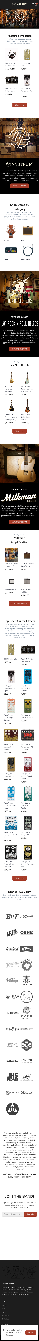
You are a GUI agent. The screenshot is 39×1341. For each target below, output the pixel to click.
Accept (30, 1332)
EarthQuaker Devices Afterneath (28, 833)
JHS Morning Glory (25, 64)
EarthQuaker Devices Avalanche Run (11, 835)
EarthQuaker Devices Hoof (9, 775)
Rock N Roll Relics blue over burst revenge (27, 389)
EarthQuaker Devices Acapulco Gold (27, 864)
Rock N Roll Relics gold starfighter (9, 389)
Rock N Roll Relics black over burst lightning (11, 417)
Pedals (4, 1312)
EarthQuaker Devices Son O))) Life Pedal (27, 747)
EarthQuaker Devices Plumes (27, 716)
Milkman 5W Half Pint (26, 590)
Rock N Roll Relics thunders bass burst (26, 417)
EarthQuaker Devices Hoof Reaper (9, 747)
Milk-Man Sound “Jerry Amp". (11, 565)
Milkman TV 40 (11, 589)
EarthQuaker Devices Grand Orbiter (26, 776)
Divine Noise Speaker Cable (10, 64)
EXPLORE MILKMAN (19, 603)
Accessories (5, 1316)
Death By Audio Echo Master (11, 89)
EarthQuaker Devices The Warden (25, 688)
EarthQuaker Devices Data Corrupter (9, 864)
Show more (19, 105)
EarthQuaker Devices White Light (26, 91)
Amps (4, 1309)
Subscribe (30, 1214)
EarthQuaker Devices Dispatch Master (10, 805)
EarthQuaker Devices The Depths (25, 805)
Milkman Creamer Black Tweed (27, 565)
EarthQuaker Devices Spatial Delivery (9, 717)
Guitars (4, 1305)
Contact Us (5, 1319)
